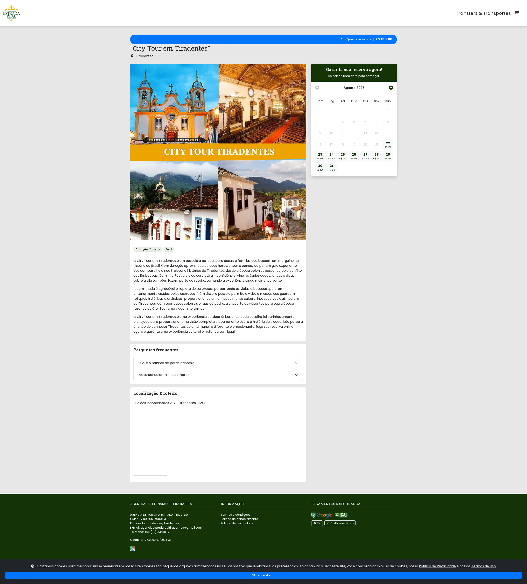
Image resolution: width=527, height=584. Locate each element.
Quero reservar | (368, 39)
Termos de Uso (483, 566)
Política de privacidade (237, 523)
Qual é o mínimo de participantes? (166, 363)
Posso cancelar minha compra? (163, 374)
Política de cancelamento (239, 519)
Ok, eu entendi (263, 575)
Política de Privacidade (437, 566)
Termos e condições (235, 515)
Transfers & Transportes (483, 13)
